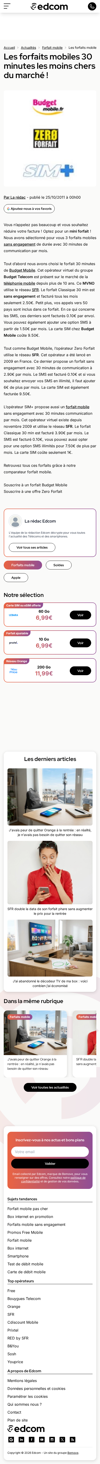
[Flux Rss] (72, 1439)
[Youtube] (42, 1439)
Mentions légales (22, 1380)
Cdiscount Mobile (22, 1322)
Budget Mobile (22, 270)
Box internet (17, 1248)
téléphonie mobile (19, 283)
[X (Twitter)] (62, 1439)
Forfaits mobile (22, 565)
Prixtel (12, 1330)
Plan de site (17, 1420)
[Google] (11, 1439)
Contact (14, 1412)
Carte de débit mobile (26, 1272)
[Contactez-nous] (92, 6)
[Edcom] (49, 6)
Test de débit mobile (25, 1264)
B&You (13, 1346)
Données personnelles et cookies (36, 1388)
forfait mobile (77, 407)
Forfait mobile (52, 47)
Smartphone (18, 1256)
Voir (80, 615)
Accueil (9, 47)
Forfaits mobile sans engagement (36, 1224)
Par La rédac (15, 197)
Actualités (28, 47)
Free (11, 1290)
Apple (15, 578)
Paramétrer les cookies (27, 1396)
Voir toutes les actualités (50, 1087)
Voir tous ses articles (32, 547)
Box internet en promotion (30, 1216)
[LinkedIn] (21, 1439)
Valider (50, 1163)
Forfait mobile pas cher (27, 1208)
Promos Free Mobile (25, 1232)
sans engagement (19, 244)
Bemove (72, 1452)
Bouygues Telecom (24, 1298)
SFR (35, 289)
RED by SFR (17, 1338)
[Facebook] (31, 1439)
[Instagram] (52, 1439)
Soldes (58, 565)
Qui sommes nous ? (24, 1404)
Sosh (11, 1354)
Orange (13, 1306)
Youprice (15, 1361)
